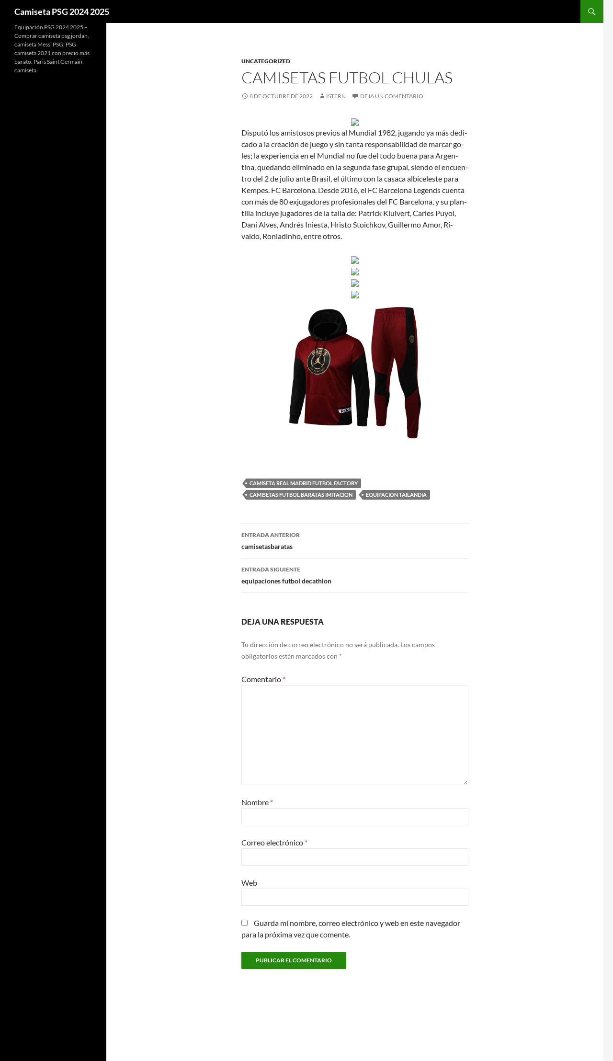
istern (336, 96)
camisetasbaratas (270, 540)
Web (249, 882)
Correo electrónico (274, 842)
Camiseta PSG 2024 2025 (61, 11)
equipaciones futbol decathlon (286, 575)
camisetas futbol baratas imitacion (301, 494)
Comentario (263, 679)
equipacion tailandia (396, 494)
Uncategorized (265, 61)
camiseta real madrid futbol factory (304, 483)
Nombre (257, 802)
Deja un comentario (391, 96)
